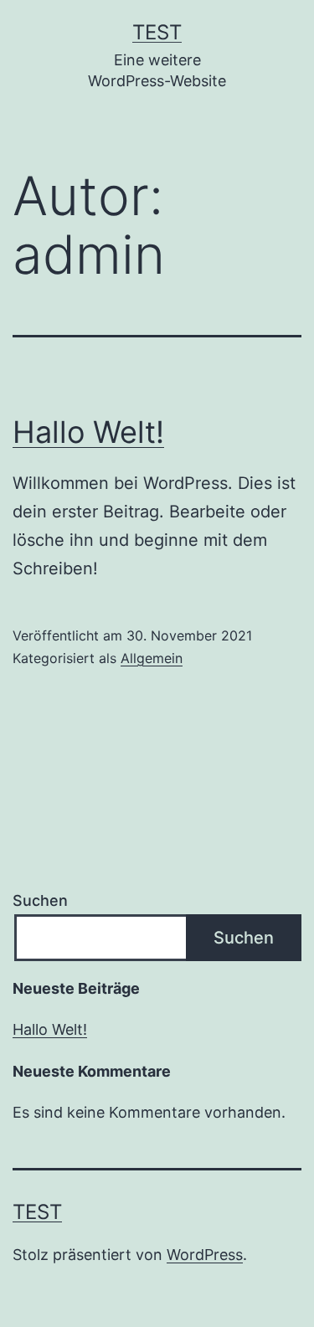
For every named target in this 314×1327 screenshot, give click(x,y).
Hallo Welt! (88, 432)
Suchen (40, 900)
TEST (157, 32)
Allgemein (152, 658)
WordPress (205, 1254)
